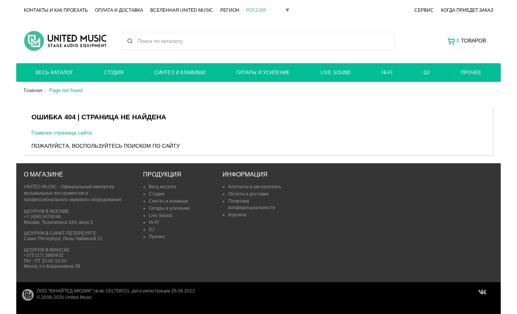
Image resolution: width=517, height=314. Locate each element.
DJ (427, 72)
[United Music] (65, 41)
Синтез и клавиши (179, 72)
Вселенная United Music (181, 10)
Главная (33, 90)
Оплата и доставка (119, 10)
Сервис (424, 10)
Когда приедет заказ (467, 10)
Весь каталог (54, 72)
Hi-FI (387, 72)
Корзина (237, 214)
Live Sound (335, 72)
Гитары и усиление (263, 72)
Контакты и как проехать (56, 10)
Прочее (471, 72)
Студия (113, 72)
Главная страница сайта (61, 133)
